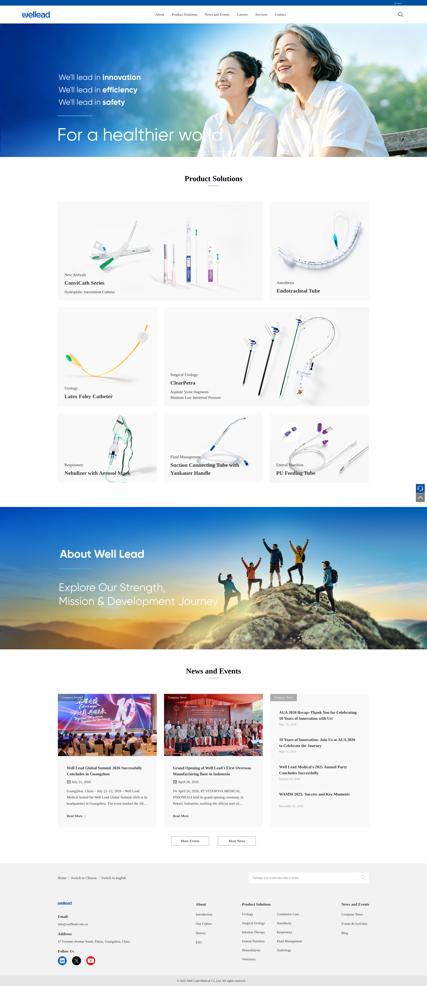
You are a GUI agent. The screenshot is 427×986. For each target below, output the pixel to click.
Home (62, 878)
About (159, 14)
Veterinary (249, 959)
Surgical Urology (253, 923)
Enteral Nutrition (253, 941)
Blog (344, 933)
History (201, 933)
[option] (213, 90)
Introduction (204, 914)
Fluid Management (289, 941)
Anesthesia (284, 923)
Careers (242, 14)
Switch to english (113, 878)
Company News (352, 914)
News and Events (217, 14)
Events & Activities (354, 923)
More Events (190, 841)
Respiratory (284, 932)
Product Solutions (184, 14)
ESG (199, 942)
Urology (247, 914)
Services (261, 14)
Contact (280, 14)
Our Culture (204, 923)
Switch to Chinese (84, 878)
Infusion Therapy (253, 932)
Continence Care (288, 914)
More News (237, 841)
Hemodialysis (251, 950)
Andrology (284, 950)
